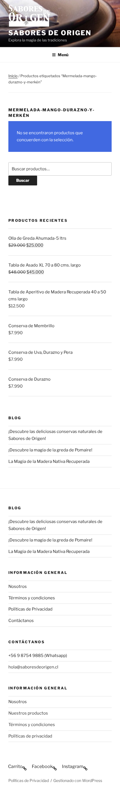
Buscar (22, 180)
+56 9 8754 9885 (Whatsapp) (37, 655)
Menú (63, 54)
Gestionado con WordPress (77, 780)
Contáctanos (21, 620)
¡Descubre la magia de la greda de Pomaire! (50, 450)
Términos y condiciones (31, 597)
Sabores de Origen (49, 33)
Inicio (13, 76)
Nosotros (17, 586)
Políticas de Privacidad (30, 609)
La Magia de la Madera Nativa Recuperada (49, 461)
